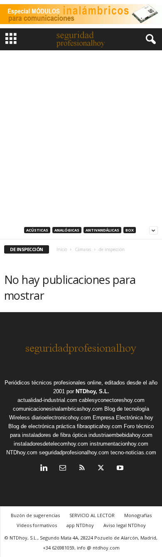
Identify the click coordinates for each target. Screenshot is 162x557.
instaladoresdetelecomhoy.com (51, 444)
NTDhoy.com (21, 452)
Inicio (61, 249)
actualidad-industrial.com (47, 400)
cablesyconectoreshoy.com (112, 400)
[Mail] (62, 469)
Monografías (138, 515)
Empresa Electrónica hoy (123, 417)
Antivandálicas (102, 230)
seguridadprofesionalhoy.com (74, 452)
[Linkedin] (43, 469)
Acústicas (37, 230)
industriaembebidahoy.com (120, 435)
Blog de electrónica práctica (41, 426)
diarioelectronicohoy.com (61, 417)
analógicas (66, 230)
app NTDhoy (80, 525)
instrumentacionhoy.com (119, 444)
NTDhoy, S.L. (92, 391)
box (129, 230)
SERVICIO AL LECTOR (92, 515)
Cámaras (83, 249)
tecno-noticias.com (133, 452)
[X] (100, 469)
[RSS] (81, 469)
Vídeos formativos (37, 525)
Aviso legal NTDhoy (124, 525)
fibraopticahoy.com (99, 426)
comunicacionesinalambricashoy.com (58, 409)
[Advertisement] (81, 135)
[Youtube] (119, 469)
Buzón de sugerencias (35, 515)
